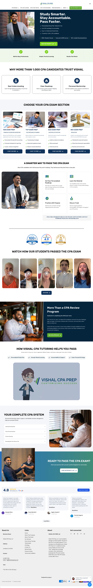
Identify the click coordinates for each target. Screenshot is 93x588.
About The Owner (29, 537)
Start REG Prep (79, 151)
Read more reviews (83, 490)
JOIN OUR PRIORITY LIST (68, 470)
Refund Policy (28, 549)
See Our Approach (54, 335)
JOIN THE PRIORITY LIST (75, 7)
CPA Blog (27, 545)
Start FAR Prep (11, 151)
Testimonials (28, 543)
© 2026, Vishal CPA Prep (6, 581)
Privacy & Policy (29, 551)
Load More (46, 521)
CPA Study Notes (34, 7)
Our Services (28, 539)
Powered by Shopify (17, 581)
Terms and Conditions (30, 553)
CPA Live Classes (24, 7)
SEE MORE (45, 292)
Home (26, 533)
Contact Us (27, 547)
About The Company (30, 535)
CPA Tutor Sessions (45, 7)
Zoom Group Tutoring (30, 541)
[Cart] (90, 4)
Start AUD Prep (56, 151)
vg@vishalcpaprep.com (12, 560)
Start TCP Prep (34, 151)
